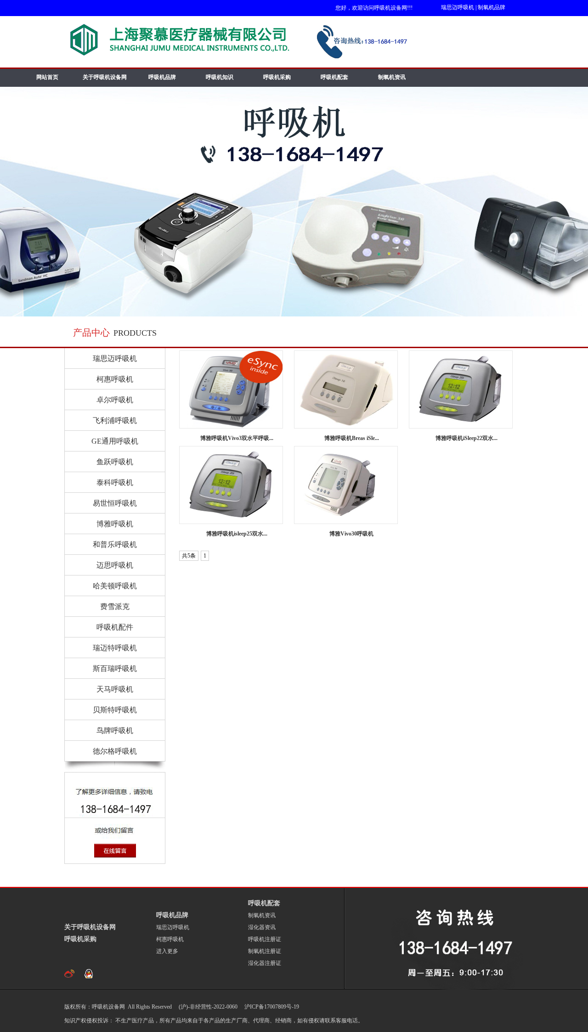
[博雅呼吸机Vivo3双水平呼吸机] (231, 389)
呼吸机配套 (334, 77)
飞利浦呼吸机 (115, 420)
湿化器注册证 (264, 963)
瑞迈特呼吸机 (115, 648)
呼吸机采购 (277, 77)
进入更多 (167, 951)
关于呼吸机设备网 (105, 77)
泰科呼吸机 (114, 482)
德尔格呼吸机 (115, 751)
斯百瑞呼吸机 (115, 668)
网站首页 (47, 77)
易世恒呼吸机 (115, 503)
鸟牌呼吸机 (114, 730)
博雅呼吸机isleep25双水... (236, 533)
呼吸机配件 (114, 627)
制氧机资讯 (392, 77)
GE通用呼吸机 (114, 441)
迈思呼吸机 (114, 565)
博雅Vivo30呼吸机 (351, 533)
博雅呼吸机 (114, 524)
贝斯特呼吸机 (115, 710)
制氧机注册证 (264, 951)
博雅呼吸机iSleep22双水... (466, 438)
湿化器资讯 (262, 927)
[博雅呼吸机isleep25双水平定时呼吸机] (231, 485)
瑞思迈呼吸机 (457, 7)
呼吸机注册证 (264, 939)
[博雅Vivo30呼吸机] (346, 485)
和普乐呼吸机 (115, 544)
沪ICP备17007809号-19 (271, 1007)
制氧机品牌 (491, 7)
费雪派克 (115, 606)
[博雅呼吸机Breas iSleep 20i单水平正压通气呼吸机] (346, 389)
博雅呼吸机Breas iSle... (351, 438)
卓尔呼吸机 (114, 400)
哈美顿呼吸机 (115, 586)
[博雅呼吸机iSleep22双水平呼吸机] (461, 389)
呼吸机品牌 (162, 77)
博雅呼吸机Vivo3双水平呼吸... (236, 438)
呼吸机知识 (219, 77)
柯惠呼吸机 (114, 379)
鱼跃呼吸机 (114, 462)
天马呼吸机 (114, 689)
